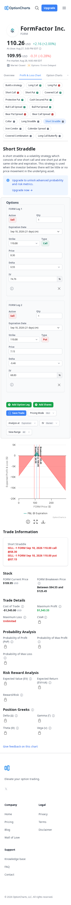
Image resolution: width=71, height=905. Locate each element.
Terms (42, 822)
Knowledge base (15, 859)
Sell (12, 219)
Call (45, 243)
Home (8, 814)
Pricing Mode (40, 413)
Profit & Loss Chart (30, 75)
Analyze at (20, 423)
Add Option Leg (21, 404)
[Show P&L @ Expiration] (35, 513)
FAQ (7, 867)
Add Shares (45, 404)
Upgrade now (22, 190)
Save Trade (18, 413)
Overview (9, 75)
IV (47, 423)
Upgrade (49, 8)
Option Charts (54, 75)
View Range (17, 432)
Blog (7, 829)
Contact (9, 874)
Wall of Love (12, 837)
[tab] (13, 85)
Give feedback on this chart (20, 746)
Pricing (9, 822)
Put (45, 339)
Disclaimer (45, 829)
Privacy (43, 814)
